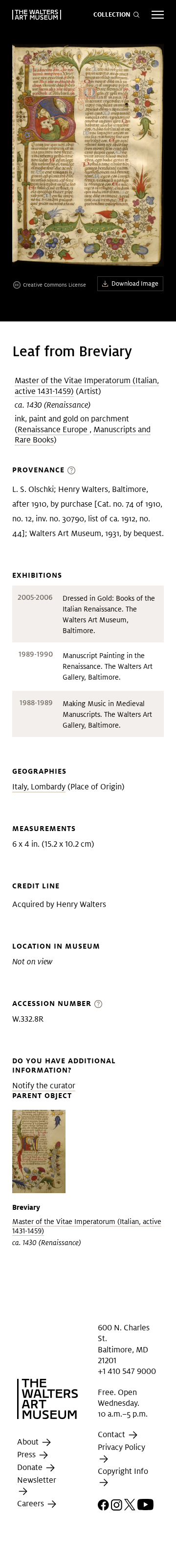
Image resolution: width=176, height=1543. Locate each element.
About (29, 1442)
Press (27, 1454)
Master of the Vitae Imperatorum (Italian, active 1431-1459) (87, 385)
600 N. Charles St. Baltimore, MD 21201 (124, 1344)
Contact (112, 1435)
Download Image (134, 283)
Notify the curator (43, 1085)
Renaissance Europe (53, 429)
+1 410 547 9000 (127, 1371)
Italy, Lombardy (39, 787)
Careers (31, 1503)
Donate (30, 1467)
